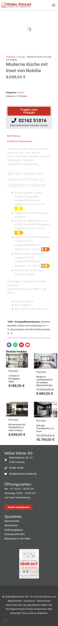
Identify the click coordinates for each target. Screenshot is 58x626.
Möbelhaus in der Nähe (17, 538)
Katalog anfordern (14, 534)
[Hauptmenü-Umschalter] (53, 5)
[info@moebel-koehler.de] (20, 474)
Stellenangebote (13, 529)
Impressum (29, 600)
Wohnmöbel (11, 525)
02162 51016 (31, 120)
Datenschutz (43, 600)
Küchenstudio (11, 520)
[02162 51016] (13, 468)
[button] (9, 344)
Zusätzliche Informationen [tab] (19, 141)
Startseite (10, 56)
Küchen (21, 56)
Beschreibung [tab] (13, 136)
